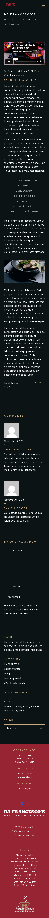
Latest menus (12, 668)
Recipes (15, 383)
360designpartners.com (24, 831)
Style (7, 386)
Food (7, 383)
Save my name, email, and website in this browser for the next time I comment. (22, 609)
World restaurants (23, 19)
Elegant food (11, 663)
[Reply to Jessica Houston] (5, 445)
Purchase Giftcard (24, 777)
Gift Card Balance (24, 773)
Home (7, 19)
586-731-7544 (24, 755)
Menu (26, 706)
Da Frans (9, 71)
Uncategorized (12, 678)
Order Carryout (24, 788)
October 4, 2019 (27, 71)
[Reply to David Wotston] (5, 503)
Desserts (9, 706)
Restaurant (10, 710)
